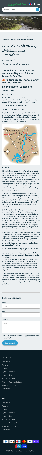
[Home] (18, 4)
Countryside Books (17, 451)
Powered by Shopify (29, 451)
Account (34, 4)
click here (16, 82)
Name (4, 302)
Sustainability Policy (9, 378)
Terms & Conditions (9, 385)
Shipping (5, 368)
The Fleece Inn (22, 106)
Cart (38, 4)
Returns (5, 365)
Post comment (10, 343)
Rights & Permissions (9, 372)
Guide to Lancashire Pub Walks (17, 74)
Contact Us (6, 362)
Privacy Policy (7, 375)
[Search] (38, 10)
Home (4, 37)
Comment (5, 319)
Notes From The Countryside (18, 37)
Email (3, 311)
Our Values (6, 389)
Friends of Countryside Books (12, 382)
